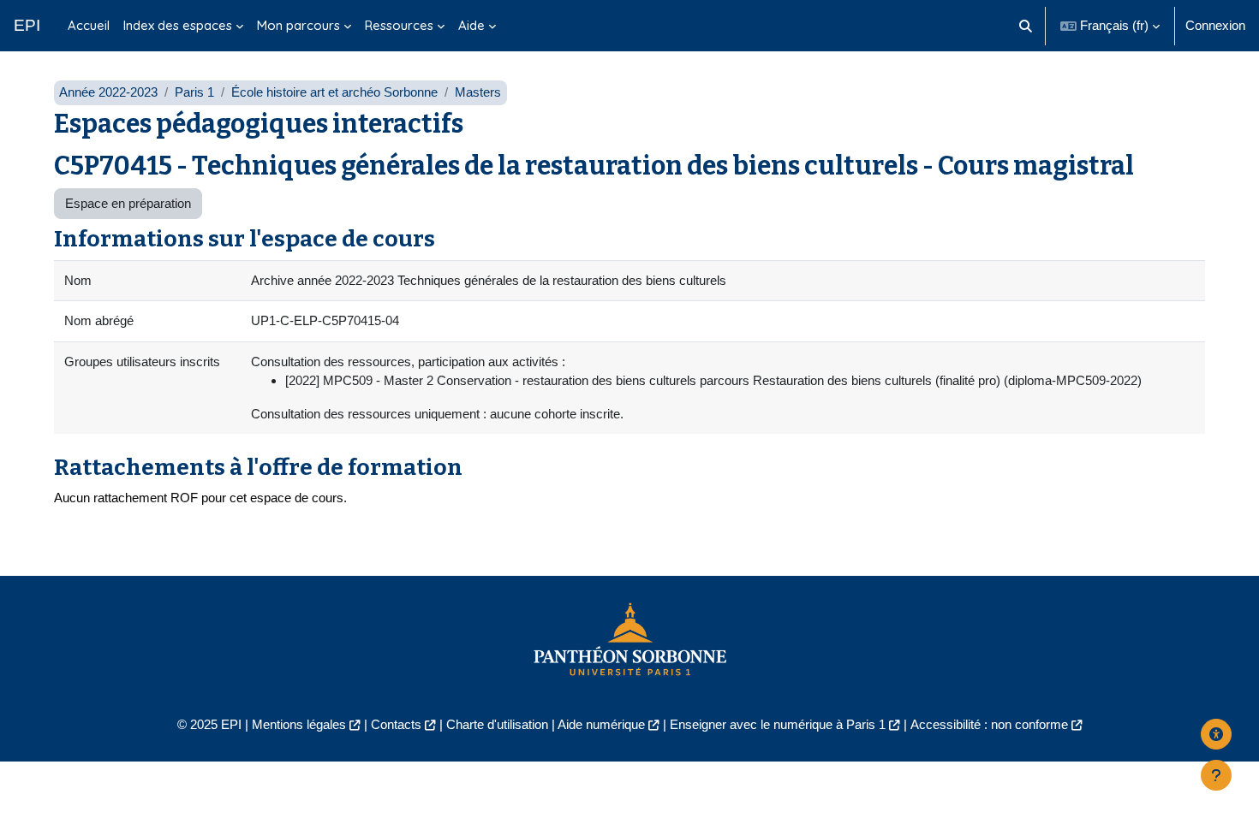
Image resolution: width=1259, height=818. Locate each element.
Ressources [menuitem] (399, 25)
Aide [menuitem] (471, 25)
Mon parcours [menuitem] (298, 25)
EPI (27, 25)
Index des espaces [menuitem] (177, 25)
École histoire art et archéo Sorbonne (334, 92)
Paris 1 (194, 92)
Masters (478, 92)
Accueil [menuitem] (89, 25)
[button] (1026, 25)
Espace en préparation (128, 203)
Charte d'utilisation (497, 724)
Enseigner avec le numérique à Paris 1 (778, 724)
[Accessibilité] (1216, 734)
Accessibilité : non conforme (989, 724)
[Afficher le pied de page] (1216, 775)
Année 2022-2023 (108, 92)
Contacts (396, 724)
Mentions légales (299, 724)
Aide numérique (601, 724)
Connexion (1215, 25)
